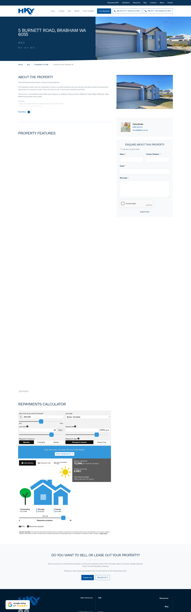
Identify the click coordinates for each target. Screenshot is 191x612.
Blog (145, 3)
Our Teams (88, 11)
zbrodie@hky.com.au (140, 130)
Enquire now (87, 577)
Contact (170, 3)
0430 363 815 (137, 127)
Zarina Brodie (138, 124)
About (162, 3)
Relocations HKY (113, 3)
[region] (64, 270)
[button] (18, 604)
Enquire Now (144, 212)
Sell (53, 11)
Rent (77, 11)
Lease (61, 11)
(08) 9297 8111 (102, 577)
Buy (69, 11)
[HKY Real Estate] (26, 11)
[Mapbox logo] (24, 391)
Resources (136, 3)
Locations (153, 3)
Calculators (126, 3)
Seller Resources (86, 598)
